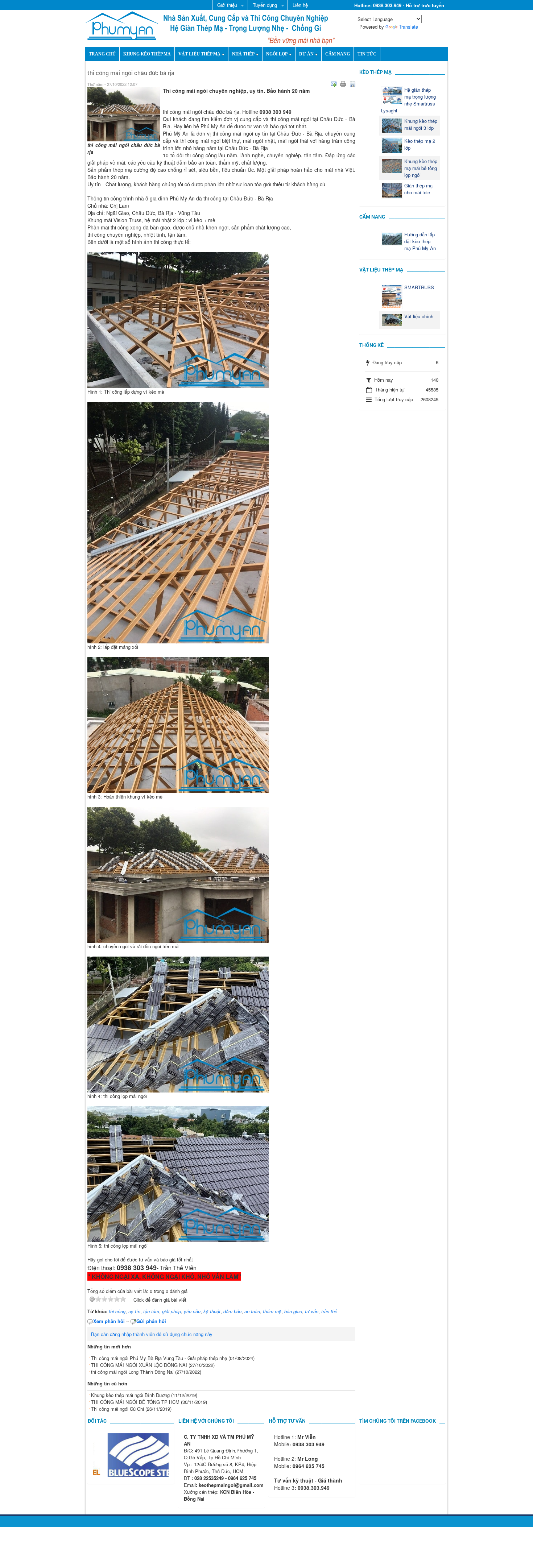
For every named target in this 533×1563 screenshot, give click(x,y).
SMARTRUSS (419, 287)
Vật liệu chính (418, 316)
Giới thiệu (224, 5)
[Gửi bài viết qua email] (333, 84)
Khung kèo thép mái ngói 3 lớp (420, 124)
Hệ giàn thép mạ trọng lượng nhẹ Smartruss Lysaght (408, 100)
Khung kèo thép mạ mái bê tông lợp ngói (420, 168)
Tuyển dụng (262, 5)
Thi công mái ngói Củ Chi (117, 1408)
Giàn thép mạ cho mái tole (418, 189)
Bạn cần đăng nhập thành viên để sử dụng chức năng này (151, 1334)
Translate (408, 26)
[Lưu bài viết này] (352, 84)
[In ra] (343, 84)
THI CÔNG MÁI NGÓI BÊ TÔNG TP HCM (135, 1401)
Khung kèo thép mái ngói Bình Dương (130, 1395)
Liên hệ (300, 4)
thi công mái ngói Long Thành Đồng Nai (132, 1371)
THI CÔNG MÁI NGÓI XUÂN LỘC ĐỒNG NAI (139, 1364)
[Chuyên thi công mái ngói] (122, 25)
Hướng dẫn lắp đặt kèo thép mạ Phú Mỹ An (420, 241)
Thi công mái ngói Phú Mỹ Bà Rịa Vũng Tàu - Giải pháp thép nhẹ (159, 1358)
